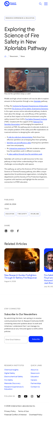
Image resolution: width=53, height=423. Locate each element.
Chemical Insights (11, 370)
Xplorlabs (37, 101)
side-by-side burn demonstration (20, 137)
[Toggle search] (40, 4)
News (23, 56)
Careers (34, 380)
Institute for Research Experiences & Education (30, 106)
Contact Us (35, 387)
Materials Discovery (12, 383)
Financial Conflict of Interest (15, 414)
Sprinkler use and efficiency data (19, 143)
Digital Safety (9, 373)
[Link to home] (10, 3)
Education (10, 214)
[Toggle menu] (46, 4)
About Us (34, 370)
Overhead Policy (35, 414)
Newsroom (14, 56)
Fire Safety (22, 214)
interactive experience (17, 148)
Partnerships (36, 383)
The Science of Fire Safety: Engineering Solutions (30, 109)
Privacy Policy (10, 411)
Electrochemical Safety (13, 377)
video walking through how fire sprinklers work (25, 154)
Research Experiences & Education (20, 18)
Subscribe (36, 339)
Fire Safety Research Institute (36, 119)
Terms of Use (23, 411)
